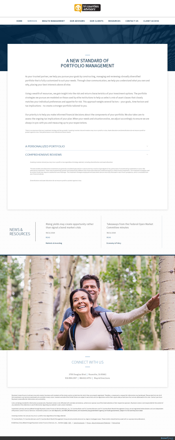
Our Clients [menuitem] (96, 21)
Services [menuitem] (32, 21)
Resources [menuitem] (114, 21)
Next (166, 232)
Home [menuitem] (19, 21)
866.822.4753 (85, 378)
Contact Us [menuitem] (132, 21)
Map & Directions (102, 378)
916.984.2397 (71, 378)
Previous (32, 232)
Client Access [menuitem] (151, 21)
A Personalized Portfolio (45, 146)
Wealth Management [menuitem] (53, 21)
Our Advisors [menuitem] (77, 21)
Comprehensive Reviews (43, 154)
